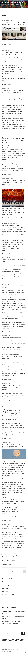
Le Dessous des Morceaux (9, 578)
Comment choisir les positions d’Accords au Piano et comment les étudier (13, 140)
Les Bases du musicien (8, 582)
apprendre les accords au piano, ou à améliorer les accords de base (12, 534)
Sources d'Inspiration (8, 594)
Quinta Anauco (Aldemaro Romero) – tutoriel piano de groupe (12, 387)
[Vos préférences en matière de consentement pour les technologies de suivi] (25, 652)
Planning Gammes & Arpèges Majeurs (14, 128)
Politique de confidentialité (8, 649)
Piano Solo (5, 591)
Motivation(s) (6, 585)
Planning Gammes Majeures (16, 126)
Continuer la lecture (7, 44)
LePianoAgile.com (13, 2)
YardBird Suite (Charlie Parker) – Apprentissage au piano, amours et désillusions (13, 182)
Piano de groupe (6, 588)
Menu (14, 10)
